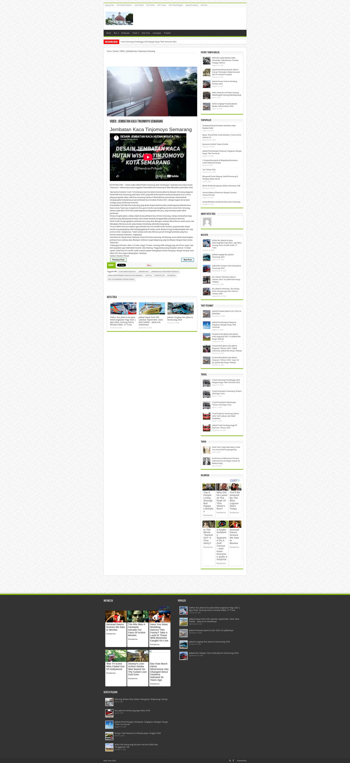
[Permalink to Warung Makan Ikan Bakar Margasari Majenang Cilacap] (109, 702)
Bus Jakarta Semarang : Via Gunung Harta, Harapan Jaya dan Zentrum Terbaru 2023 (225, 291)
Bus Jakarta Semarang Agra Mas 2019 (132, 710)
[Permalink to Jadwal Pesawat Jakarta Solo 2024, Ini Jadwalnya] (206, 314)
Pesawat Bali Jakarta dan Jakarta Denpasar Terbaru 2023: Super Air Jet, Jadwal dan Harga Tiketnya (225, 360)
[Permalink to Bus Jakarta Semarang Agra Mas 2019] (109, 713)
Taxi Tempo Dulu (209, 170)
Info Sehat (150, 5)
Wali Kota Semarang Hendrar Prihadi (121, 279)
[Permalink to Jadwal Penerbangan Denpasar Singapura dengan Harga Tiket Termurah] (206, 325)
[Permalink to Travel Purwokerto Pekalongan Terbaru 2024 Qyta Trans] (206, 405)
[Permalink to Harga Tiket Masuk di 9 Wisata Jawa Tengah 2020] (109, 736)
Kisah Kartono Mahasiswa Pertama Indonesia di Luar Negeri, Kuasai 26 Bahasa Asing (226, 460)
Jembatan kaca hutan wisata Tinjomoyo (165, 271)
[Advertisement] (194, 16)
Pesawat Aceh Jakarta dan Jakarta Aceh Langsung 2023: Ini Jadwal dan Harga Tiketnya (226, 336)
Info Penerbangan (176, 5)
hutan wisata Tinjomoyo (127, 271)
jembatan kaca (144, 271)
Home (108, 33)
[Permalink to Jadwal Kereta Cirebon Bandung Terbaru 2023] (206, 84)
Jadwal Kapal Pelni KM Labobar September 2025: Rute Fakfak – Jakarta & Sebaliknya (151, 321)
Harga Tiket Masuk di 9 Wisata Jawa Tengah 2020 (138, 733)
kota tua (148, 275)
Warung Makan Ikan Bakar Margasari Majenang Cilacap (141, 699)
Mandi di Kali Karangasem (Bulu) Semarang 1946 (221, 186)
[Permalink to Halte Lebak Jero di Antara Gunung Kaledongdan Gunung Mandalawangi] (206, 95)
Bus (115, 33)
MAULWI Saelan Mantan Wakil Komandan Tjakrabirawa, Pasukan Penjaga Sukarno (152, 42)
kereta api (125, 33)
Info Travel (161, 5)
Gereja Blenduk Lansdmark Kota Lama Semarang (221, 202)
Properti (167, 33)
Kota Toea (146, 33)
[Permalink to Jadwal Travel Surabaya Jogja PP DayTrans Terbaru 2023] (206, 428)
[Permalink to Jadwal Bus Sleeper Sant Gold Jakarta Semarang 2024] (206, 268)
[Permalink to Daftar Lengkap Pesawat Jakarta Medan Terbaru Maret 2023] (206, 106)
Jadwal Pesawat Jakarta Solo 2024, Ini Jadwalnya (211, 630)
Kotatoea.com (159, 275)
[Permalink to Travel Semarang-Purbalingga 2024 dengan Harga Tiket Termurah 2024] (206, 383)
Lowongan (157, 33)
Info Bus (204, 5)
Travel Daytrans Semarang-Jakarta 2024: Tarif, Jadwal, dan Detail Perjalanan (225, 416)
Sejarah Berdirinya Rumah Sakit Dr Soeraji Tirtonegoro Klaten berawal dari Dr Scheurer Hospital (226, 72)
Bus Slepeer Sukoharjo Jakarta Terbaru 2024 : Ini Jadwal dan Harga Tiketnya (226, 279)
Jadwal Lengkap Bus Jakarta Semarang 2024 (180, 318)
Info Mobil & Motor (124, 5)
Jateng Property (192, 5)
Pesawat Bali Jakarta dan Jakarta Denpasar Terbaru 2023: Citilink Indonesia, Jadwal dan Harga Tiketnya (227, 348)
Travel (134, 33)
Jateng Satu (109, 5)
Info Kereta (139, 5)
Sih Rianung (171, 275)
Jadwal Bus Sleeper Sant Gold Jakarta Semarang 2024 (213, 653)
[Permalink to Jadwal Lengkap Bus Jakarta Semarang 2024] (180, 308)
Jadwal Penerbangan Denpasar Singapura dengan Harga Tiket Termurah (224, 324)
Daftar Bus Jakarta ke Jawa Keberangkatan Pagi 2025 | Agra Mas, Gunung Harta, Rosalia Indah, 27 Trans (123, 321)
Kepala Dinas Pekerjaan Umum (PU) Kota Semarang (125, 275)
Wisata (115, 51)
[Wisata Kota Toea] (119, 23)
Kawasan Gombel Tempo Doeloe (215, 144)
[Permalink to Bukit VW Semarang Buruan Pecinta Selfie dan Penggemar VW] (109, 747)
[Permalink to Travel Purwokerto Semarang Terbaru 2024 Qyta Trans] (206, 394)
